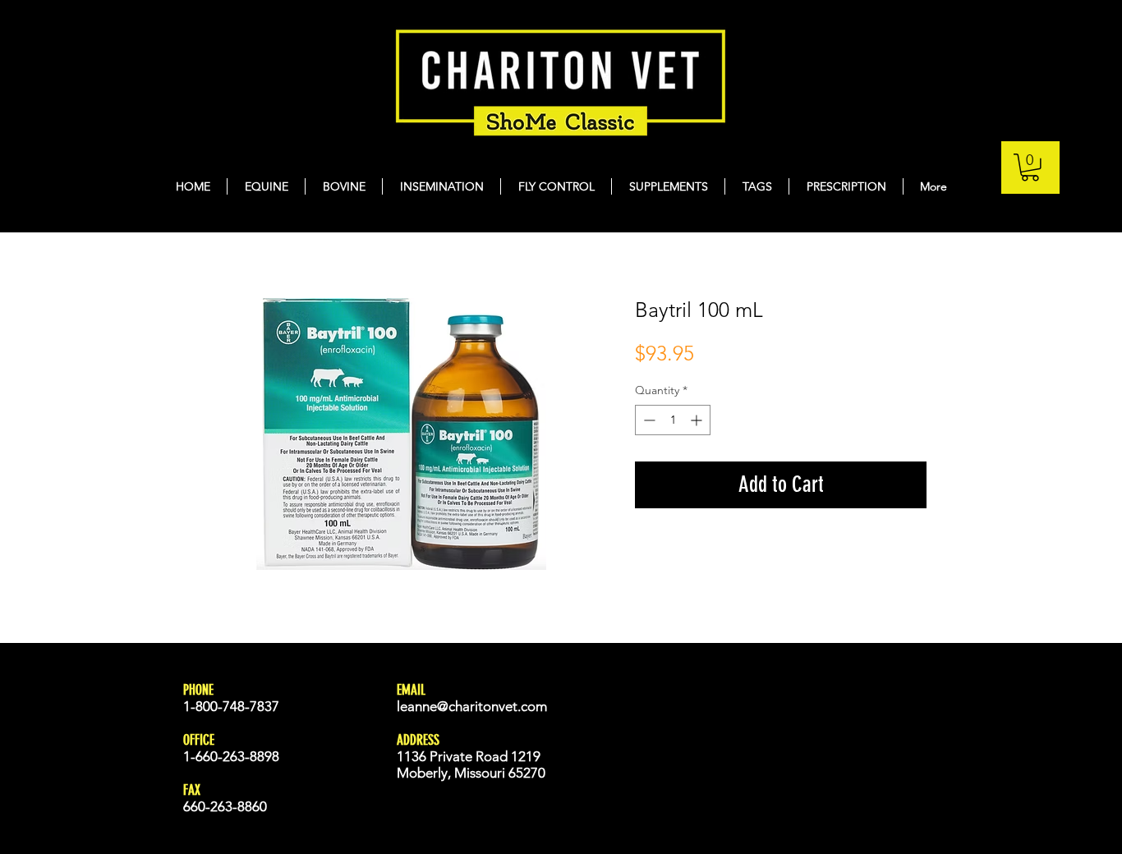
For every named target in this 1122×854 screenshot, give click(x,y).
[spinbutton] (672, 420)
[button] (1030, 167)
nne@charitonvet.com (481, 706)
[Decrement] (647, 420)
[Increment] (697, 420)
